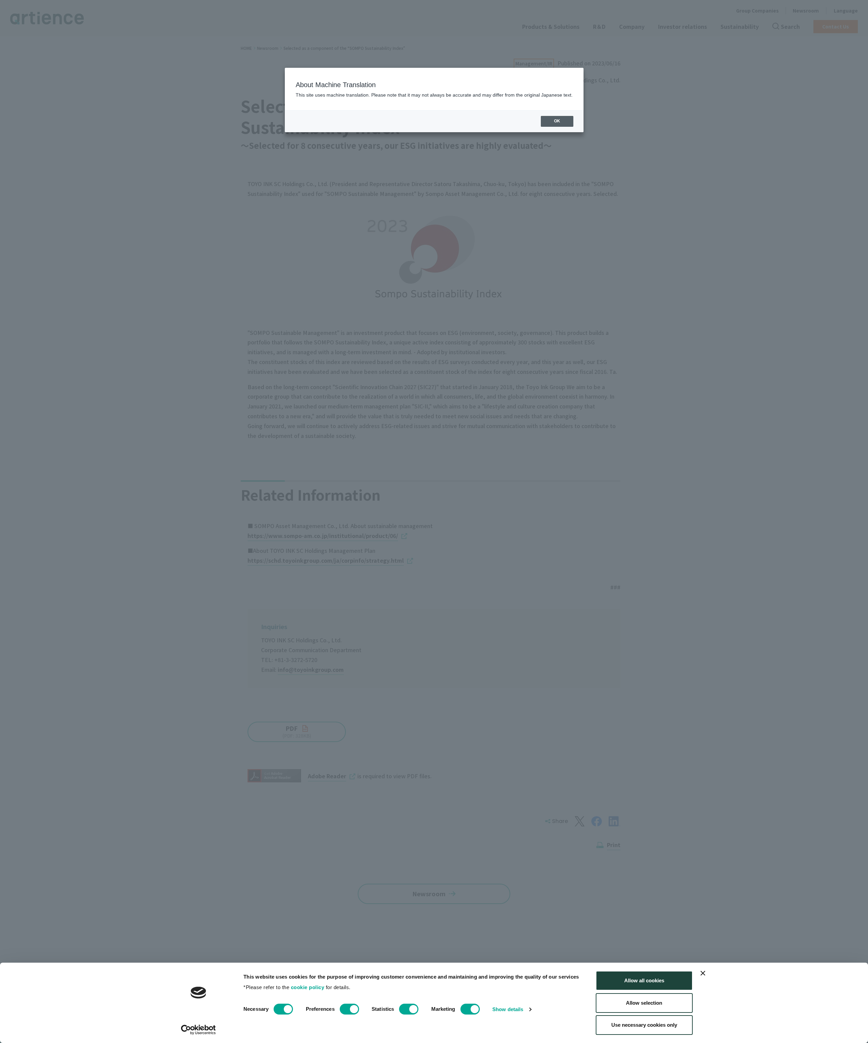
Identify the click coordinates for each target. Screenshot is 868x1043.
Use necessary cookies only (644, 1025)
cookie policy (307, 987)
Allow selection (644, 1003)
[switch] (349, 1009)
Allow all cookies (644, 980)
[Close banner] (703, 973)
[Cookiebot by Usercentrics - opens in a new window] (198, 1030)
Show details (507, 1009)
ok (557, 121)
